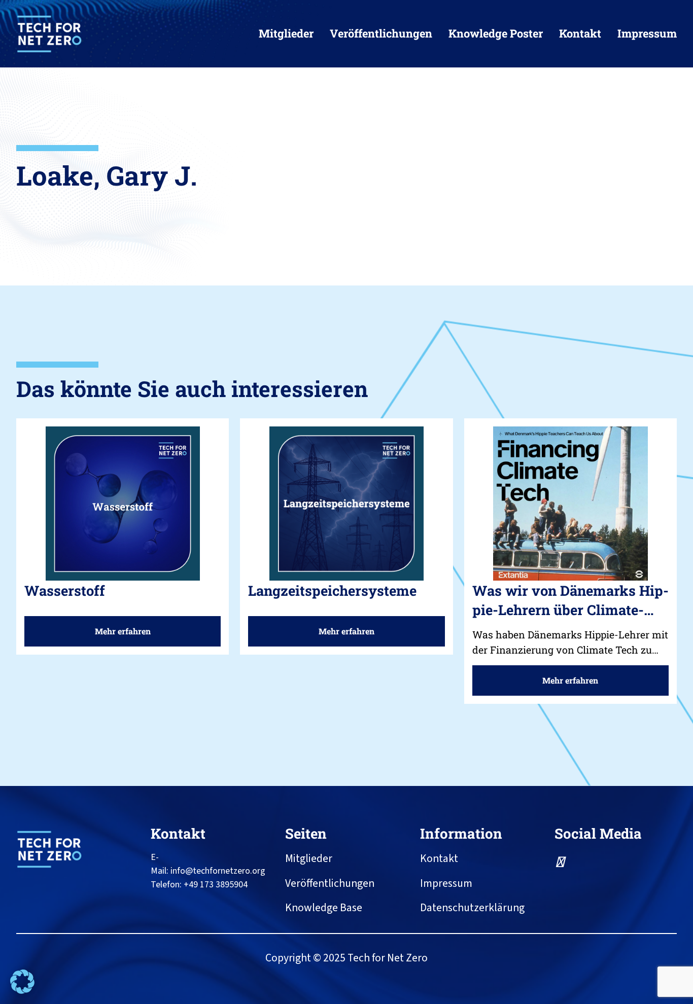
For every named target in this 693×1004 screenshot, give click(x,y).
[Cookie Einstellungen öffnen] (22, 991)
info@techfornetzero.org (217, 871)
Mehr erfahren (127, 636)
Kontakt (178, 833)
